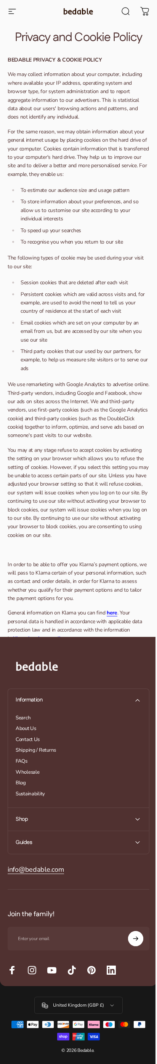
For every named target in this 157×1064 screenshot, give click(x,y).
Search (23, 718)
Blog (21, 783)
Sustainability (30, 794)
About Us (26, 728)
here (112, 612)
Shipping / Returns (36, 750)
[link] (36, 869)
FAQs (21, 761)
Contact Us (28, 739)
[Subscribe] (130, 938)
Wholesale (27, 772)
